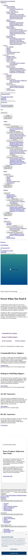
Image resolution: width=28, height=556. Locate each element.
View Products (4, 386)
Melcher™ (12, 87)
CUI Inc (12, 86)
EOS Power (21, 86)
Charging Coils (13, 18)
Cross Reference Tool (9, 530)
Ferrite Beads (13, 17)
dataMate (16, 86)
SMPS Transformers (14, 42)
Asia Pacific (17, 82)
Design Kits (20, 18)
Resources (6, 55)
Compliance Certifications (16, 71)
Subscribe (3, 493)
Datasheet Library (14, 68)
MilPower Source (8, 509)
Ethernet (6, 519)
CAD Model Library (15, 63)
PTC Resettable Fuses (18, 9)
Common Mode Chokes (15, 14)
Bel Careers (3, 1)
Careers (5, 505)
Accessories (12, 10)
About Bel (6, 503)
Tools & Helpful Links (6, 526)
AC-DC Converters (14, 29)
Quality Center (7, 532)
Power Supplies (7, 521)
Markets (5, 45)
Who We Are (4, 500)
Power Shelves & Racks (20, 33)
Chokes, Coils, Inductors (9, 518)
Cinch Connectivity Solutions (10, 506)
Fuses (11, 9)
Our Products (4, 514)
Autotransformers (20, 41)
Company (6, 73)
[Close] (4, 113)
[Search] (15, 101)
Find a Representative (11, 495)
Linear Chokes (19, 17)
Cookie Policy (5, 546)
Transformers (7, 522)
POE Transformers (14, 38)
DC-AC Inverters (19, 30)
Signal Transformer (19, 87)
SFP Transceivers (19, 25)
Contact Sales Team (7, 476)
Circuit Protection (8, 517)
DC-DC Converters (20, 340)
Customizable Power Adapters (9, 333)
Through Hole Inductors (20, 16)
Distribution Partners (21, 495)
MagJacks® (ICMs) (14, 22)
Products (6, 5)
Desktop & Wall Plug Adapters (9, 337)
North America (13, 80)
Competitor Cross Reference (17, 63)
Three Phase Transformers (16, 41)
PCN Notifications (20, 72)
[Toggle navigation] (10, 106)
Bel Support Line (5, 496)
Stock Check (7, 529)
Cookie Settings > (14, 549)
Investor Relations (10, 1)
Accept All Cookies (14, 553)
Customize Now (4, 365)
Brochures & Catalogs (20, 69)
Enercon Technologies (9, 507)
